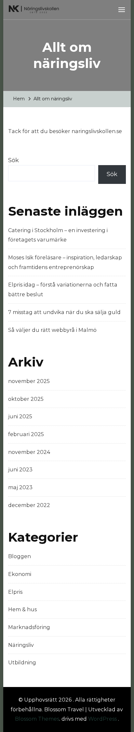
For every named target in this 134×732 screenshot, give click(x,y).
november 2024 (29, 452)
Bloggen (19, 556)
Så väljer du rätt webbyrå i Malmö (52, 330)
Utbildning (22, 662)
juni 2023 (20, 470)
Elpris (15, 592)
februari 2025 (26, 434)
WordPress (102, 719)
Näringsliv (21, 645)
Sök (13, 160)
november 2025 (29, 381)
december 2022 (29, 505)
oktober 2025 (26, 399)
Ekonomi (19, 574)
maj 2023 (20, 487)
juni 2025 (20, 416)
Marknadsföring (29, 627)
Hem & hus (22, 609)
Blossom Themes (37, 719)
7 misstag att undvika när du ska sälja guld (64, 312)
